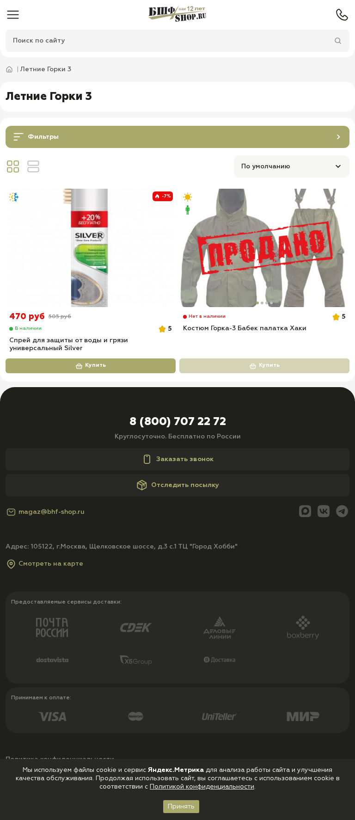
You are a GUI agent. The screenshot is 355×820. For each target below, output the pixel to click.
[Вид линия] (33, 166)
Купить (95, 365)
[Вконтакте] (323, 512)
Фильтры (43, 137)
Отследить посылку (185, 485)
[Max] (305, 512)
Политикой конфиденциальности (202, 786)
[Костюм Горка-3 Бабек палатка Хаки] (264, 248)
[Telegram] (342, 512)
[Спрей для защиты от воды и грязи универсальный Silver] (91, 248)
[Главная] (177, 15)
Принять (181, 806)
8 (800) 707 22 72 (177, 421)
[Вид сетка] (13, 166)
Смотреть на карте (50, 564)
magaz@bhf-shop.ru (51, 512)
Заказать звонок (185, 459)
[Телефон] (342, 14)
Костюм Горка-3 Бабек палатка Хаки (244, 328)
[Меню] (13, 14)
